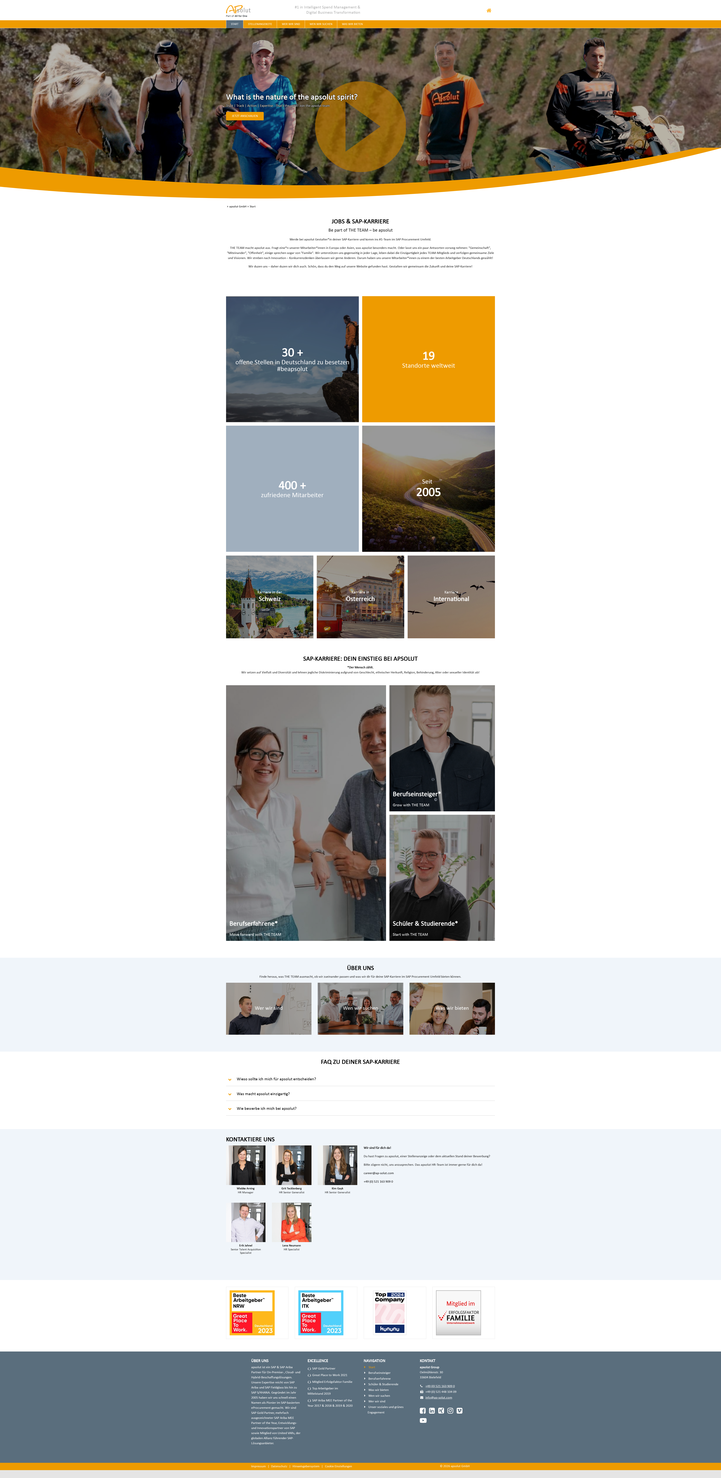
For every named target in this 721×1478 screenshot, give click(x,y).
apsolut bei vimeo (459, 1410)
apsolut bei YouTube (422, 1420)
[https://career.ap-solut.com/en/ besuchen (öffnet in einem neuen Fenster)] (451, 597)
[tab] (360, 1080)
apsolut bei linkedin (431, 1410)
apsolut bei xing (440, 1410)
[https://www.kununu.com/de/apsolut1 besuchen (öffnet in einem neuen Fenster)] (292, 489)
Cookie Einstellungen (338, 1466)
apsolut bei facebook (422, 1410)
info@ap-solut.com (438, 1398)
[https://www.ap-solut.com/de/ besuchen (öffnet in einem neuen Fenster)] (240, 11)
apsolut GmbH (238, 206)
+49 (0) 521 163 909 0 (378, 1182)
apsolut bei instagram (449, 1410)
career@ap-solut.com (379, 1173)
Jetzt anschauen (245, 116)
